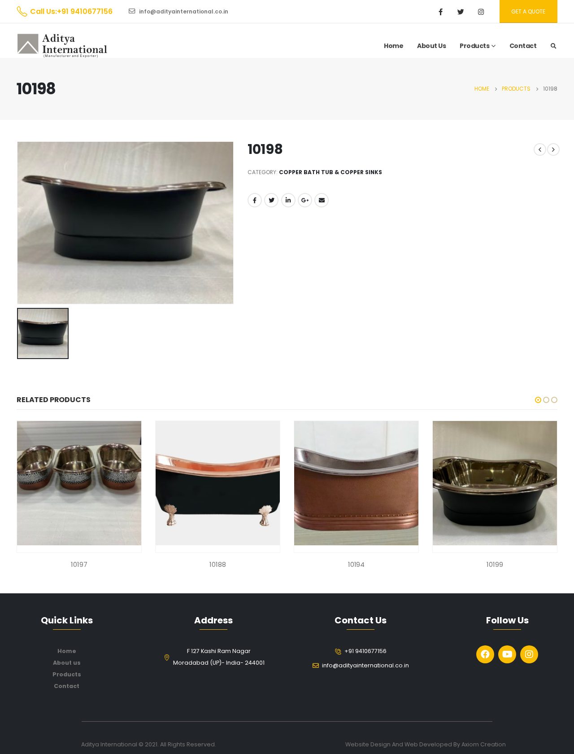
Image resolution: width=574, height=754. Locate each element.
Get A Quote (528, 11)
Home (393, 45)
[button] (538, 400)
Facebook (255, 200)
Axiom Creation (483, 744)
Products (474, 45)
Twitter (271, 200)
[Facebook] (441, 11)
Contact (523, 45)
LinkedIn (288, 200)
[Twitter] (461, 11)
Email (321, 200)
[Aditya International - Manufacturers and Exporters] (62, 46)
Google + (305, 200)
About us (67, 662)
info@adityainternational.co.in (183, 11)
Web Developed (428, 744)
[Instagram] (481, 11)
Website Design (368, 744)
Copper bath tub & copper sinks (330, 172)
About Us (431, 45)
